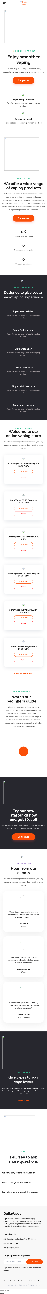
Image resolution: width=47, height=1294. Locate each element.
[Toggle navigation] (4, 3)
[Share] (3, 1290)
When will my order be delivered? (18, 1173)
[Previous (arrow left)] (1, 1293)
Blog (39, 1281)
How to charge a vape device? (16, 1182)
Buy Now (23, 477)
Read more (24, 471)
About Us (13, 1281)
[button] (23, 80)
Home (6, 1281)
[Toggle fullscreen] (5, 1290)
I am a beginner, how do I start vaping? (20, 1192)
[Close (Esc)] (1, 1290)
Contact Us (32, 1281)
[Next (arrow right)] (3, 1293)
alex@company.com (11, 1247)
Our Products (22, 1281)
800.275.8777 (16, 1243)
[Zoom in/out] (8, 1290)
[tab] (23, 1173)
